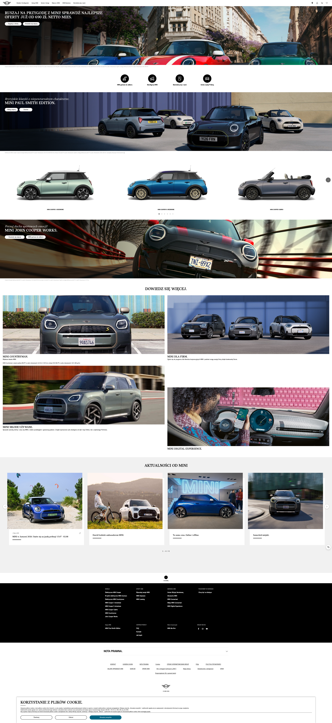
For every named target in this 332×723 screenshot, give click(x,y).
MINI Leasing (140, 599)
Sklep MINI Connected (174, 603)
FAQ (137, 628)
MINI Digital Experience (174, 606)
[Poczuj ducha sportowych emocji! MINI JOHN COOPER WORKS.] (166, 249)
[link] (79, 3)
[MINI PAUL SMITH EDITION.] (166, 121)
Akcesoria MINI (172, 596)
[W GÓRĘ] (166, 577)
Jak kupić (139, 635)
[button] (317, 3)
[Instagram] (202, 628)
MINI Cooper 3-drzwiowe (113, 603)
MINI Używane (140, 596)
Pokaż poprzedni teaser (5, 506)
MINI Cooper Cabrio (111, 610)
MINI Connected (172, 599)
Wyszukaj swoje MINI (143, 592)
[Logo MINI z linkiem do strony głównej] (166, 686)
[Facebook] (198, 628)
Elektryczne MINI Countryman (114, 599)
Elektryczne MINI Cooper (113, 592)
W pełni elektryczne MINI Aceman (116, 596)
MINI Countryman (110, 613)
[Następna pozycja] (328, 180)
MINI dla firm (171, 628)
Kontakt (138, 632)
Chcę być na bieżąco (205, 592)
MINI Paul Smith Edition (112, 628)
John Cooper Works (111, 616)
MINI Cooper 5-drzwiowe (113, 606)
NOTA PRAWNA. (113, 651)
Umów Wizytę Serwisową (175, 592)
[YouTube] (206, 628)
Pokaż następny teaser (326, 506)
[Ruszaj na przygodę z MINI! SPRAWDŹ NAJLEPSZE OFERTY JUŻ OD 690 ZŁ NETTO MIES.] (166, 35)
